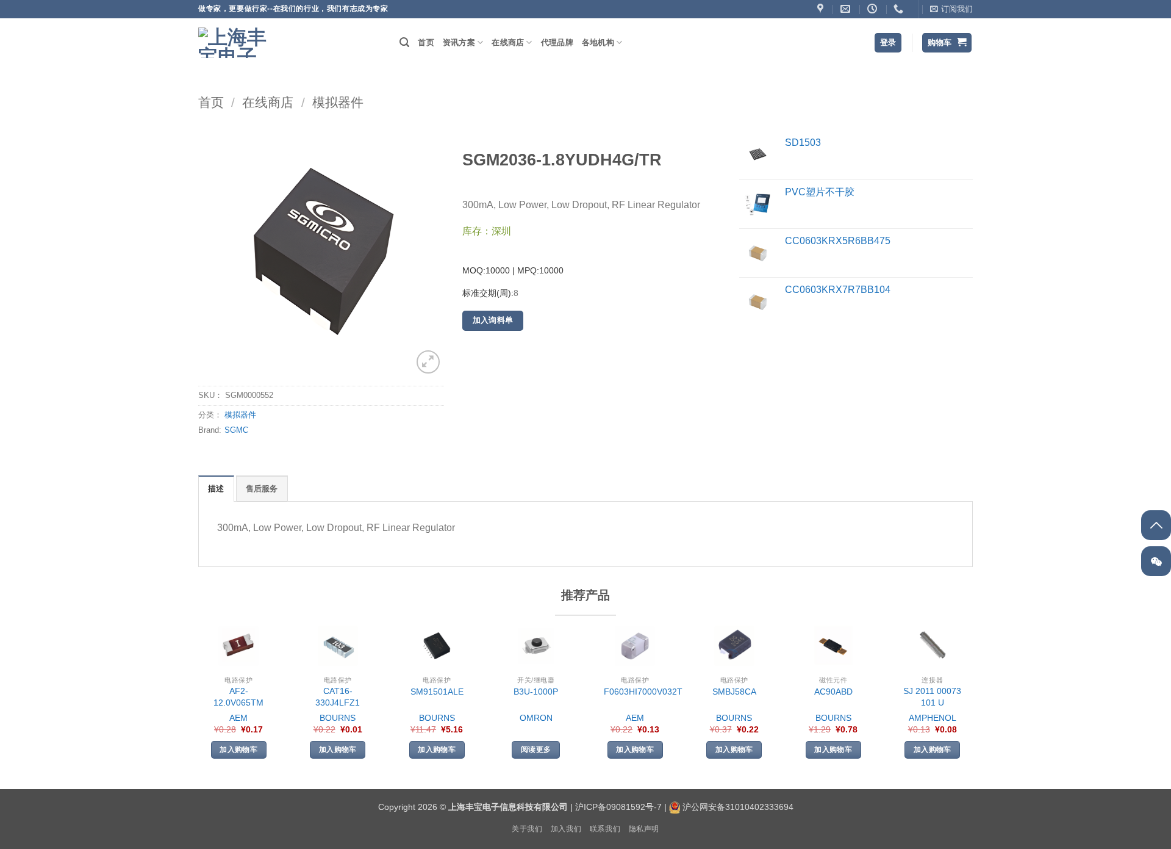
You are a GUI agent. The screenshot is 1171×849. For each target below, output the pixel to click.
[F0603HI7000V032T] (635, 646)
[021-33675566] (899, 9)
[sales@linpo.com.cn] (846, 9)
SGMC (236, 430)
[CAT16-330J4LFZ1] (338, 646)
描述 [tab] (216, 488)
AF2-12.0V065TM (238, 696)
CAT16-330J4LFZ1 (337, 696)
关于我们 (527, 829)
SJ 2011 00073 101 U (932, 696)
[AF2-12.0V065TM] (238, 646)
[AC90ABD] (833, 646)
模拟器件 (337, 102)
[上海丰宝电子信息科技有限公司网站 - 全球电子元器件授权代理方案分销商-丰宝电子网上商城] (234, 42)
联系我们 (605, 829)
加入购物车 (238, 749)
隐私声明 (644, 829)
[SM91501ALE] (437, 646)
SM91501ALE (437, 691)
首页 (426, 42)
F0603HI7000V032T (643, 691)
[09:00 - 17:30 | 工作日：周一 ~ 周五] (873, 9)
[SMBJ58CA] (734, 646)
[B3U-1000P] (536, 646)
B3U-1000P (536, 691)
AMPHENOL (932, 718)
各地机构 (598, 42)
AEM (238, 718)
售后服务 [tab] (262, 488)
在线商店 (508, 42)
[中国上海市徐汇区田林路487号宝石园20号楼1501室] (821, 9)
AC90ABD (833, 691)
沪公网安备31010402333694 (737, 807)
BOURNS (338, 718)
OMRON (536, 718)
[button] (951, 9)
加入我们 (566, 829)
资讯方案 (459, 42)
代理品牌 (557, 42)
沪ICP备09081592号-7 (618, 807)
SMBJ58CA (734, 691)
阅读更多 (536, 749)
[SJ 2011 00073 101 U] (932, 646)
